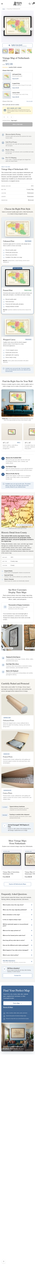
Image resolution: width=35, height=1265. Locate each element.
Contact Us (17, 975)
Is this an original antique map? (12, 919)
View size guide (30, 101)
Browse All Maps (8, 1007)
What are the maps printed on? (12, 930)
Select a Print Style (18, 124)
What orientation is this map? (11, 914)
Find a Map (17, 1003)
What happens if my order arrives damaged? (15, 950)
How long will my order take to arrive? (14, 940)
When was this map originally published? (15, 909)
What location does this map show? (13, 904)
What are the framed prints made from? (14, 935)
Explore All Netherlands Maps (17, 884)
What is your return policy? (11, 955)
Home (3, 8)
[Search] (29, 3)
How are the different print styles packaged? (16, 945)
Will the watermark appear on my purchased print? (15, 924)
